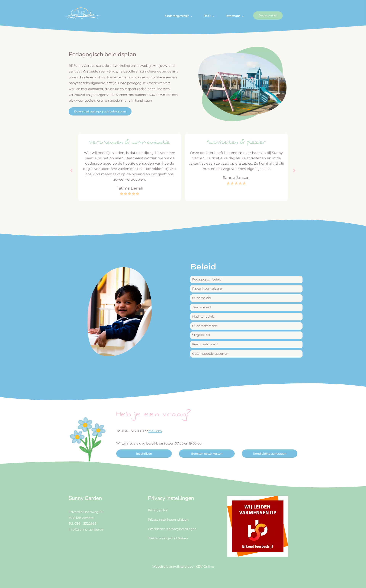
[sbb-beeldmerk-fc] (257, 497)
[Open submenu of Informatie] (242, 16)
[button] (294, 171)
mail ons (155, 431)
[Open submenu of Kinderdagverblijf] (191, 16)
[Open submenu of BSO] (212, 16)
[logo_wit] (82, 7)
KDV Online (205, 566)
